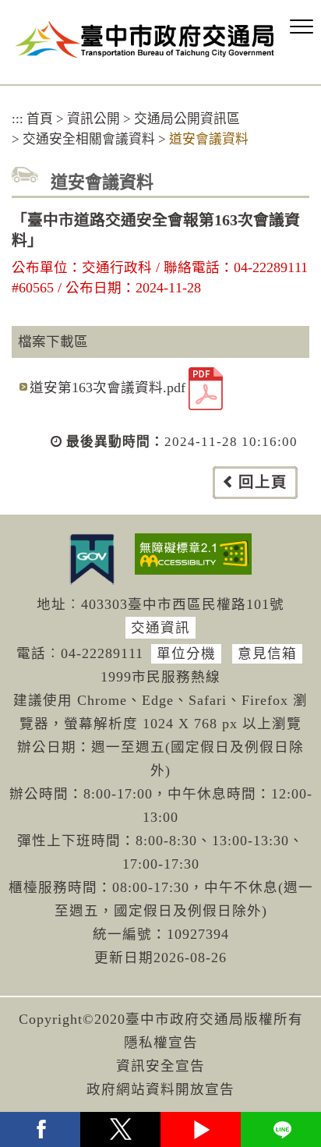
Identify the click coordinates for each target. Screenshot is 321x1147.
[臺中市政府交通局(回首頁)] (145, 39)
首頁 (39, 119)
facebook (40, 1129)
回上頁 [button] (262, 482)
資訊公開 (93, 119)
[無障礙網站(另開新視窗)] (193, 554)
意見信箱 (267, 653)
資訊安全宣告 (160, 1066)
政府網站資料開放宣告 (160, 1089)
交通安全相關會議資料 (89, 139)
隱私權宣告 (161, 1042)
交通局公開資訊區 (187, 119)
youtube (200, 1129)
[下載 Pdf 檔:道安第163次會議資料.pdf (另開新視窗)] (206, 388)
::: (17, 119)
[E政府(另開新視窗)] (92, 559)
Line (281, 1129)
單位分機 (186, 653)
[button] (301, 27)
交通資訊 (160, 627)
